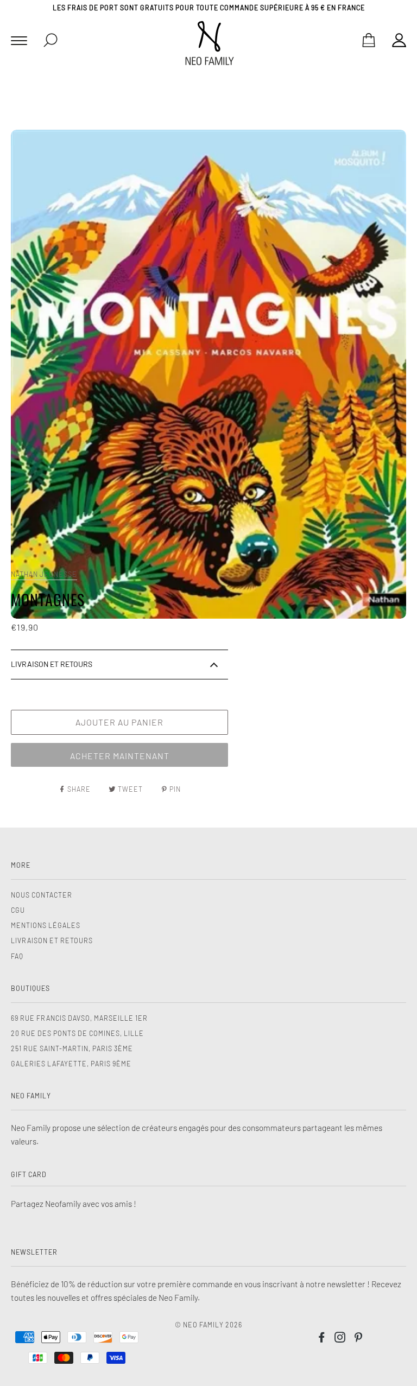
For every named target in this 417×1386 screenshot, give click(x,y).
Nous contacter (41, 895)
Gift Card (29, 1174)
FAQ (17, 956)
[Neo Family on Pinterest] (358, 1339)
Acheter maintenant (119, 756)
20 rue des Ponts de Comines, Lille (77, 1033)
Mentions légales (45, 925)
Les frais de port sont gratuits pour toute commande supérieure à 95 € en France (209, 7)
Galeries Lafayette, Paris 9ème (71, 1063)
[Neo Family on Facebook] (321, 1339)
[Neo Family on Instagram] (340, 1339)
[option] (208, 374)
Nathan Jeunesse (44, 574)
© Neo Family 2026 (208, 1324)
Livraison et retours (52, 940)
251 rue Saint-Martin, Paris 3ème (72, 1048)
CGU (18, 910)
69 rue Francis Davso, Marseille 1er (79, 1018)
